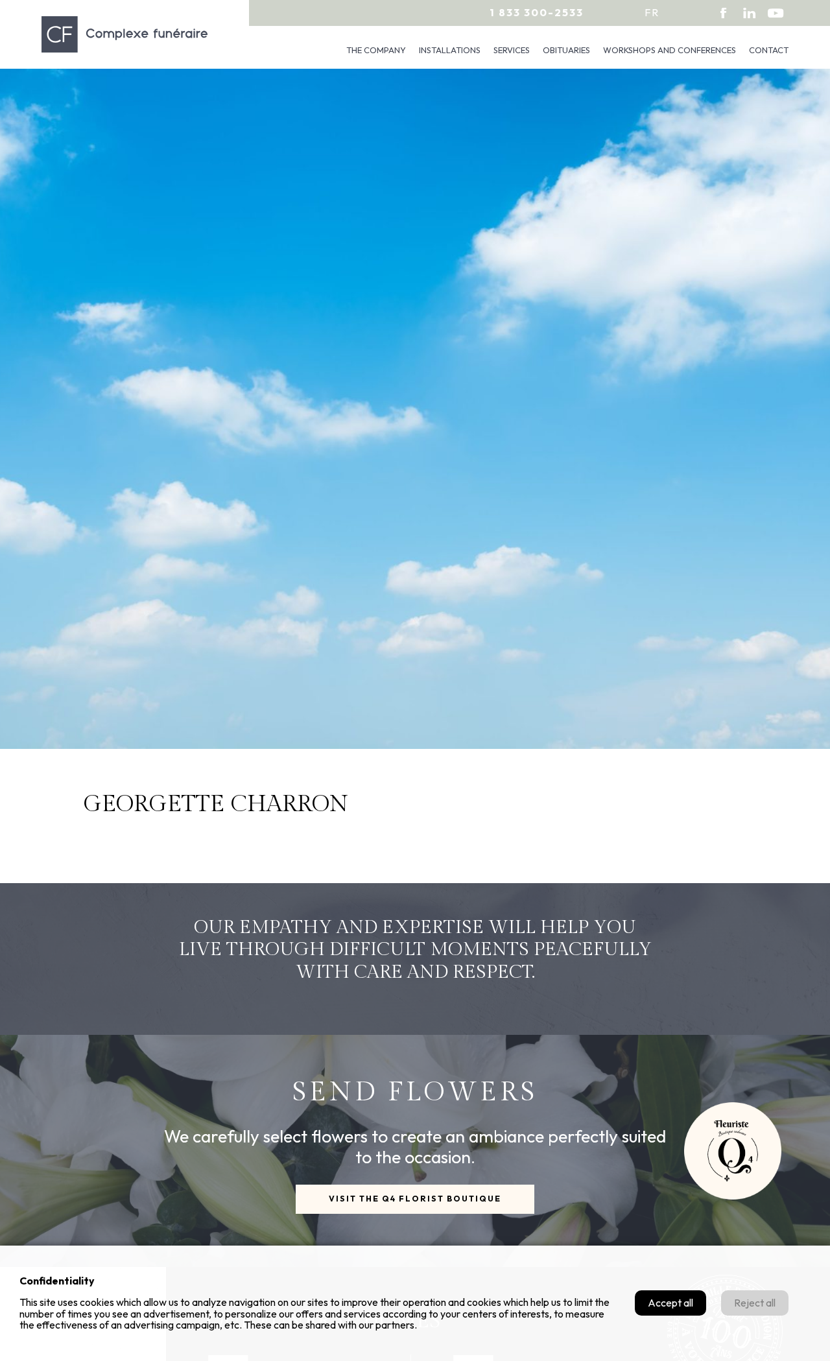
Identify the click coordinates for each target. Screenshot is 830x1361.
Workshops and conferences (669, 50)
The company (376, 50)
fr (652, 12)
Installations (449, 50)
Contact (768, 50)
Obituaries (566, 50)
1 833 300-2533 (537, 12)
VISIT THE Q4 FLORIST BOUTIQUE (415, 1198)
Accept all (670, 1302)
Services (511, 50)
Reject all (755, 1302)
